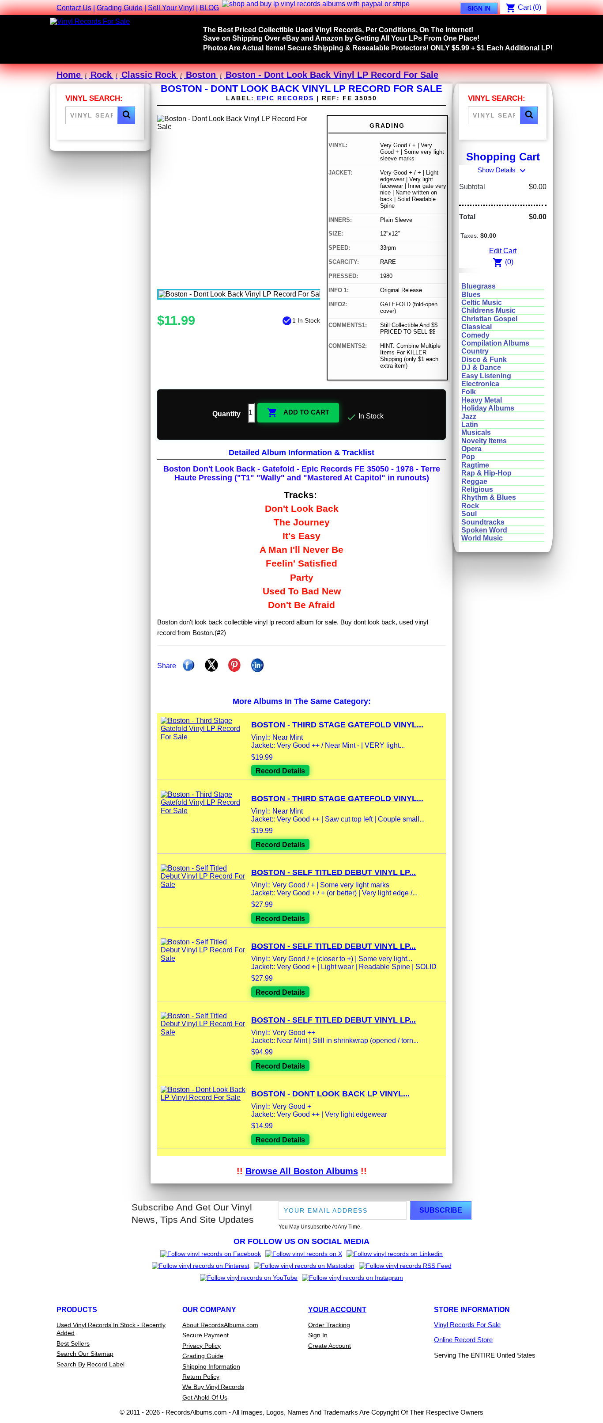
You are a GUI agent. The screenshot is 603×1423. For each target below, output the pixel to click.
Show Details (503, 170)
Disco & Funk (484, 359)
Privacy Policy (201, 1345)
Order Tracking (329, 1324)
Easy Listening (486, 376)
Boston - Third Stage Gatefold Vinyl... (337, 724)
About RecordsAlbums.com (220, 1324)
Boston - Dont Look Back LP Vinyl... (330, 1093)
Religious (477, 489)
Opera (471, 449)
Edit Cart (502, 251)
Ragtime (475, 465)
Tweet (211, 665)
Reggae (474, 481)
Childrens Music (488, 310)
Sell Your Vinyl (171, 7)
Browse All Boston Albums (301, 1171)
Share (188, 665)
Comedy (475, 335)
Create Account (329, 1345)
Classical (476, 327)
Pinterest (234, 665)
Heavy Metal (481, 400)
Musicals (476, 432)
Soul (469, 513)
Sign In (478, 8)
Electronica (480, 384)
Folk (468, 392)
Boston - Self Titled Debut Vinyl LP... (333, 872)
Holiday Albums (487, 408)
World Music (482, 538)
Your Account (337, 1309)
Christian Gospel (489, 319)
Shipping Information (211, 1366)
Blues (471, 294)
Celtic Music (481, 302)
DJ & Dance (481, 367)
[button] (126, 115)
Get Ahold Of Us (204, 1397)
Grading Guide (120, 7)
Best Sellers (73, 1343)
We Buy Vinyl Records (213, 1386)
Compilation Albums (495, 343)
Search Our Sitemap (85, 1353)
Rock (470, 506)
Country (475, 351)
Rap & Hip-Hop (486, 473)
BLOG (209, 7)
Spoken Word (484, 530)
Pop (468, 456)
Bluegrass (478, 286)
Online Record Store (463, 1339)
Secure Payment (205, 1335)
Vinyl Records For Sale (467, 1324)
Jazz (468, 416)
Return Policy (200, 1376)
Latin (469, 424)
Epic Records (285, 98)
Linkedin (257, 665)
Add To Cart (298, 412)
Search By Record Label (90, 1364)
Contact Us (74, 7)
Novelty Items (484, 441)
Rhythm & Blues (488, 497)
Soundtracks (483, 522)
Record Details (280, 771)
